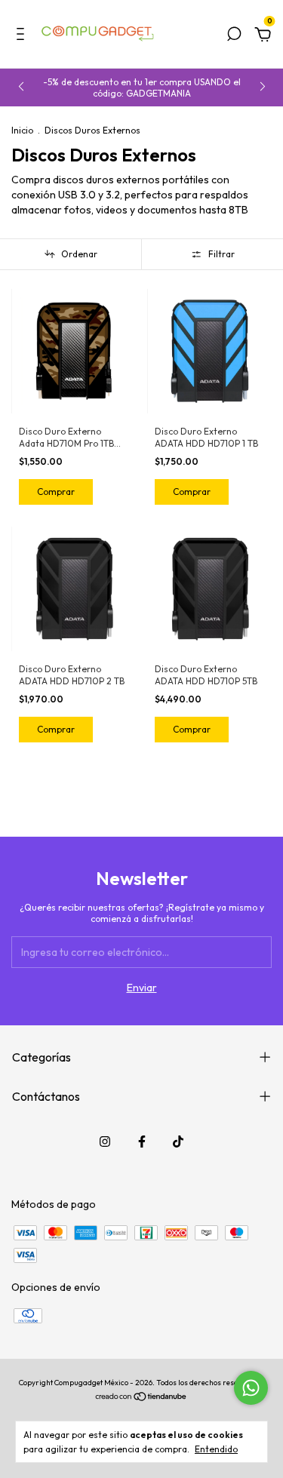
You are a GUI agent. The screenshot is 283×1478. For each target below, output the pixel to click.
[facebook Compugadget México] (142, 1141)
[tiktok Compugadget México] (178, 1141)
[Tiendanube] (141, 1398)
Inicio (22, 130)
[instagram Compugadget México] (105, 1141)
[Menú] (23, 36)
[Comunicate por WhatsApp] (251, 1388)
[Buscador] (234, 36)
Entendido (216, 1449)
